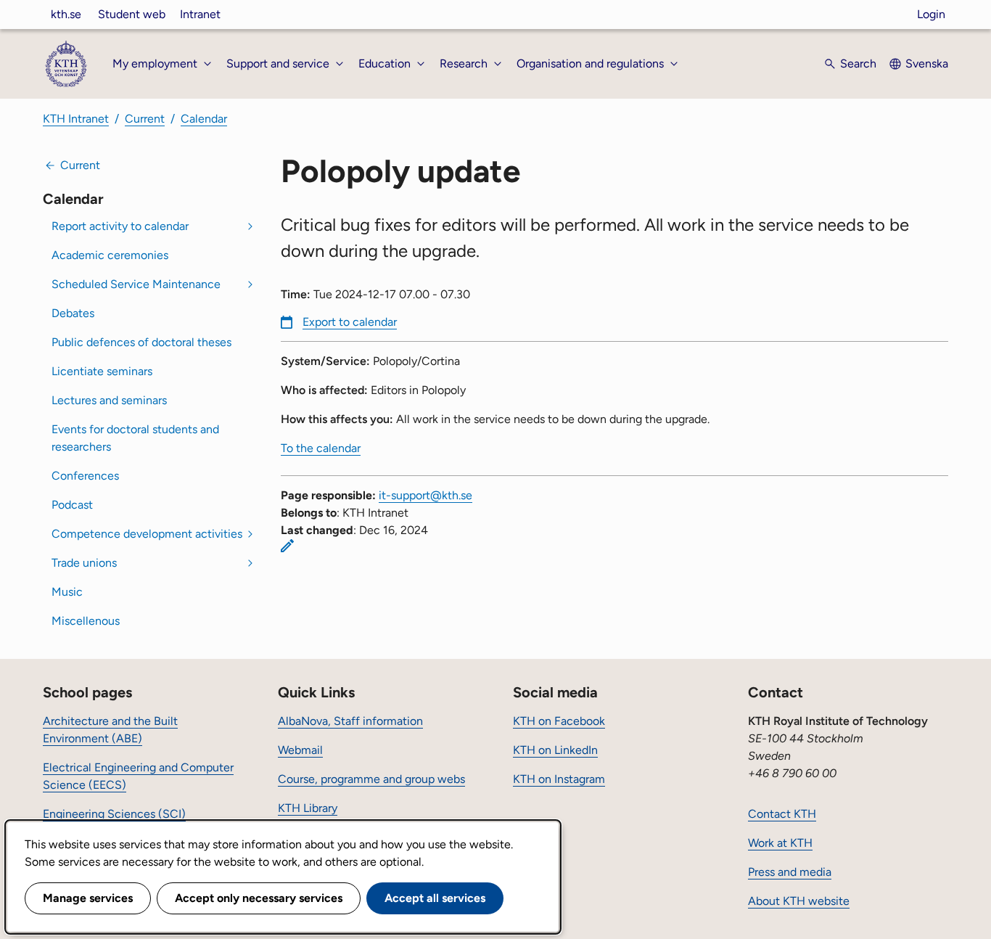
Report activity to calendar (120, 226)
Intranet (200, 14)
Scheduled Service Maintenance (136, 284)
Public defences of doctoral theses (141, 342)
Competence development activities (147, 534)
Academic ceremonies (110, 255)
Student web (131, 14)
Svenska (926, 63)
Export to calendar (350, 322)
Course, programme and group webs (371, 779)
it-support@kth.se (425, 495)
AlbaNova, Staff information (350, 721)
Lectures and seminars (109, 400)
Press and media (789, 872)
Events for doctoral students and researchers (135, 438)
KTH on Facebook (559, 721)
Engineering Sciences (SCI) (114, 814)
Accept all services (435, 898)
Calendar (204, 119)
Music (67, 592)
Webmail (300, 750)
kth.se (66, 14)
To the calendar (321, 448)
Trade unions (84, 563)
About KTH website (799, 901)
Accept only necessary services (258, 898)
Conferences (85, 476)
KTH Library (307, 808)
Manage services (88, 898)
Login (931, 14)
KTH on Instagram (559, 779)
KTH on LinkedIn (555, 750)
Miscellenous (86, 621)
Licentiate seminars (102, 371)
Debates (73, 313)
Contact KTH (782, 814)
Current (145, 119)
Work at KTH (780, 843)
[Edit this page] (287, 545)
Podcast (72, 505)
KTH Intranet (76, 119)
